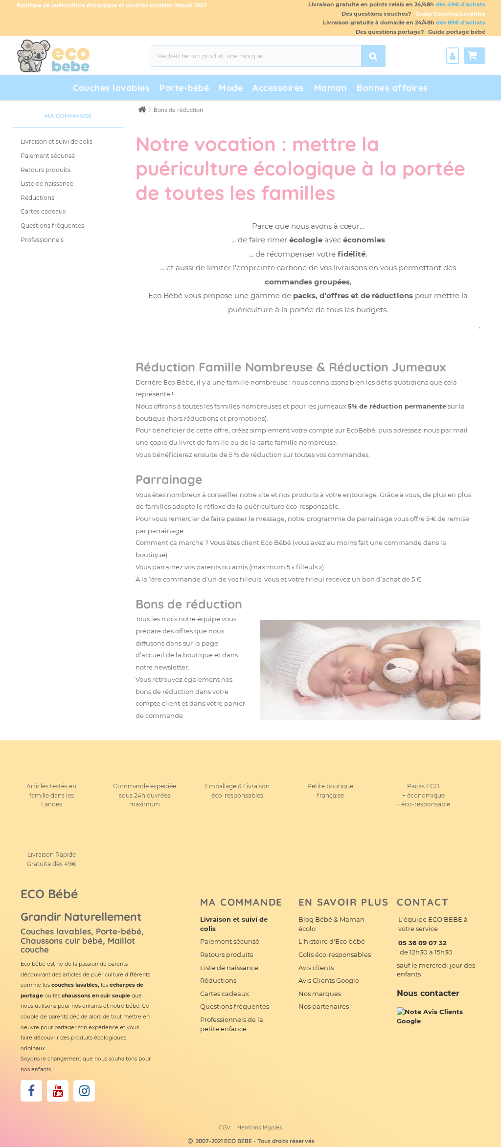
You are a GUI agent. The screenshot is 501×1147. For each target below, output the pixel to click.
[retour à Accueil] (142, 109)
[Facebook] (31, 1091)
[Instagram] (84, 1091)
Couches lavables (111, 87)
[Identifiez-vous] (452, 55)
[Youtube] (57, 1091)
